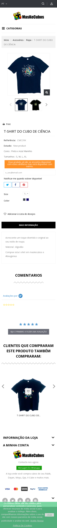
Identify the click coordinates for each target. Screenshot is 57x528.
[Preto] (24, 199)
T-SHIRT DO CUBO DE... (28, 415)
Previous (11, 105)
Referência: (10, 140)
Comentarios (28, 275)
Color (7, 200)
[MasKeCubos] (28, 15)
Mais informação (28, 225)
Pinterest (24, 184)
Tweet (7, 184)
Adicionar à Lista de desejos (21, 214)
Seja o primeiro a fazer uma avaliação (28, 331)
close (49, 515)
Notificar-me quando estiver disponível (23, 178)
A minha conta (16, 445)
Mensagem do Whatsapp (29, 468)
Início (6, 40)
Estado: (8, 145)
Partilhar (16, 184)
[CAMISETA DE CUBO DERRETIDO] (21, 104)
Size (6, 194)
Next (47, 105)
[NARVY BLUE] (27, 199)
